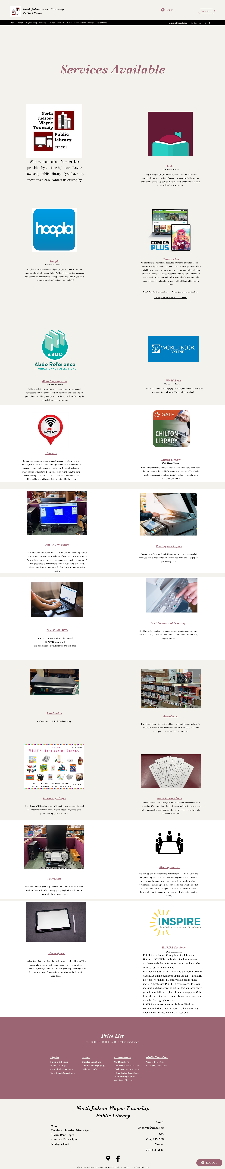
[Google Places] (205, 22)
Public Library (32, 13)
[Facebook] (209, 22)
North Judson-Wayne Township (43, 9)
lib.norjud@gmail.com (178, 23)
